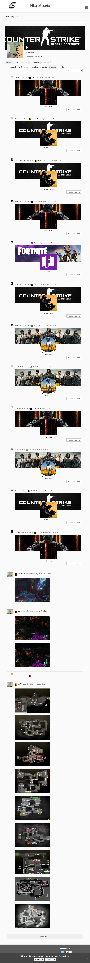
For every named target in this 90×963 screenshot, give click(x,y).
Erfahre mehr (50, 959)
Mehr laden (45, 937)
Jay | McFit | (18, 675)
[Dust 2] (32, 781)
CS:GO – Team (36, 119)
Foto (33, 675)
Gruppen (36, 62)
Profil (17, 62)
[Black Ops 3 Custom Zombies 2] (32, 628)
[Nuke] (32, 700)
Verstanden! (39, 959)
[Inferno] (32, 754)
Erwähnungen (24, 67)
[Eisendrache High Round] (32, 590)
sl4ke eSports (39, 5)
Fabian (17, 77)
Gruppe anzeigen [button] (74, 109)
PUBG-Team (37, 325)
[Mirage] (32, 727)
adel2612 (18, 367)
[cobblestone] (32, 808)
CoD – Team (35, 77)
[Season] (32, 889)
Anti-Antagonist (20, 160)
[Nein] (87, 958)
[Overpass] (32, 916)
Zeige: (64, 67)
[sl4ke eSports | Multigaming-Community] (14, 6)
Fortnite (36, 243)
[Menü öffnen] (86, 7)
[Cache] (32, 835)
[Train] (32, 862)
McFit (20, 574)
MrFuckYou (18, 201)
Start (7, 17)
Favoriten (34, 67)
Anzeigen (39, 56)
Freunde (25, 62)
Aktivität (9, 62)
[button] (63, 952)
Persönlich (12, 67)
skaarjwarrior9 (19, 532)
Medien (47, 62)
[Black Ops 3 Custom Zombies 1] (32, 655)
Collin (17, 491)
